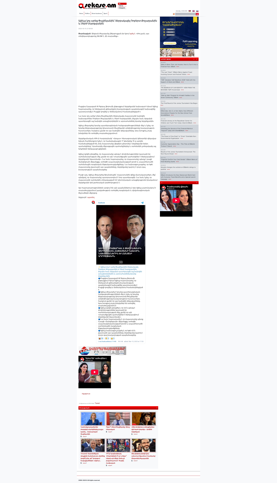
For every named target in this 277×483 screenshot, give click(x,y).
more (155, 408)
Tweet (97, 403)
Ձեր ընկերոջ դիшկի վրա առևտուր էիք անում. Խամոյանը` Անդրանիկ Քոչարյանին (143, 456)
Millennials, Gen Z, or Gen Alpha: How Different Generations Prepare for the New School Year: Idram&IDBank (177, 113)
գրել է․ (133, 33)
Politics (87, 13)
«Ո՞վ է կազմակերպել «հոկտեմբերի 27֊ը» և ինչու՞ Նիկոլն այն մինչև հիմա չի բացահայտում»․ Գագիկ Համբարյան (116, 458)
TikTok (120, 6)
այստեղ (90, 197)
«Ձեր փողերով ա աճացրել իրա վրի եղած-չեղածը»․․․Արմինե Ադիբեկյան (142, 429)
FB (119, 4)
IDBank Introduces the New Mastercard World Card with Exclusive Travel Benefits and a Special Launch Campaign (178, 177)
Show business (97, 13)
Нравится (86, 394)
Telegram (121, 8)
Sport (105, 13)
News (81, 13)
